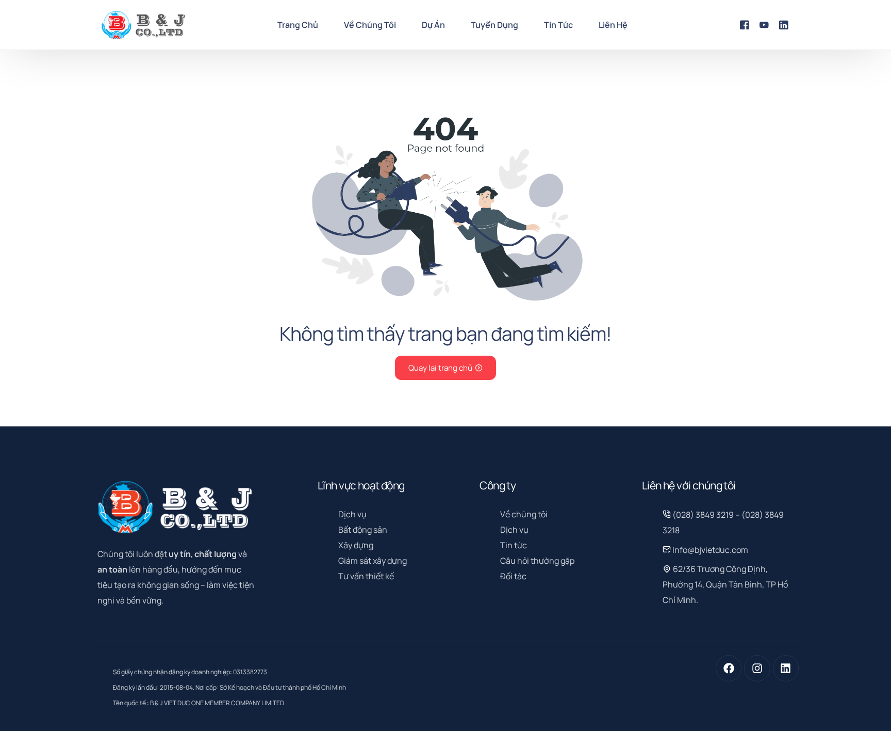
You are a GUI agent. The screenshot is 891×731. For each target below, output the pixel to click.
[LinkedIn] (784, 24)
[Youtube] (764, 24)
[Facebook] (744, 24)
